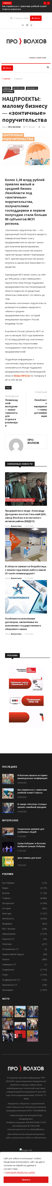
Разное (5, 959)
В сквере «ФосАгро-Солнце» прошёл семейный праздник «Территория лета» (32, 807)
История (6, 908)
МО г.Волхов (8, 928)
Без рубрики (8, 882)
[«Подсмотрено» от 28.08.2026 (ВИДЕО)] (20, 1040)
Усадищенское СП (11, 979)
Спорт (5, 974)
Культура (6, 913)
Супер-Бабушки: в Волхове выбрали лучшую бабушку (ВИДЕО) (31, 846)
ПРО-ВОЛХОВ (14, 127)
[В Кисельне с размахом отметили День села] (7, 1028)
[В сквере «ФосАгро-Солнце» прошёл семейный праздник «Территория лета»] (8, 808)
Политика (7, 944)
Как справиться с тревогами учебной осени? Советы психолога (32, 793)
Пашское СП (8, 939)
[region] (26, 1169)
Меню (37, 18)
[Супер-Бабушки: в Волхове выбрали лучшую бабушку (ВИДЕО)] (8, 847)
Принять (26, 1179)
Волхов (6, 893)
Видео (5, 888)
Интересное (18, 88)
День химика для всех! (29, 858)
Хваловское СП (9, 984)
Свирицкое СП (9, 964)
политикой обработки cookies (20, 1172)
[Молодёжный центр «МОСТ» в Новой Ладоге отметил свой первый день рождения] (32, 1028)
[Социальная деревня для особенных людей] (8, 833)
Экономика (8, 92)
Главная (6, 78)
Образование (8, 933)
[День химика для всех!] (8, 862)
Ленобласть (32, 88)
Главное (18, 78)
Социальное (8, 969)
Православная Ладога (13, 954)
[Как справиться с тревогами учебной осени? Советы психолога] (8, 794)
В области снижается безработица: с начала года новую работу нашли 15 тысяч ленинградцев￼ (26, 570)
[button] (44, 3)
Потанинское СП (10, 949)
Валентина (16, 526)
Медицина (7, 923)
